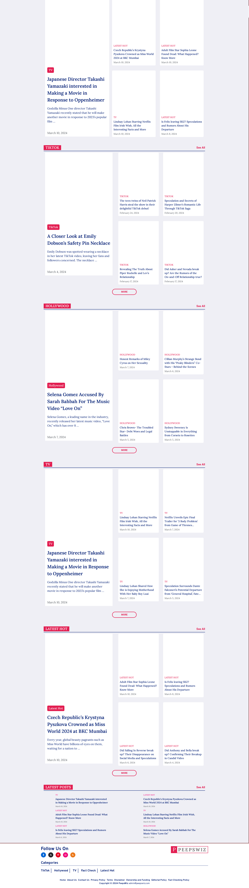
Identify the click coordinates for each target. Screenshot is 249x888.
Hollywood (61, 871)
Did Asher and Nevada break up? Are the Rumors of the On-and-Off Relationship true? (183, 273)
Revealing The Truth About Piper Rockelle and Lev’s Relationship (136, 273)
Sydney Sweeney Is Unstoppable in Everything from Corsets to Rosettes (181, 431)
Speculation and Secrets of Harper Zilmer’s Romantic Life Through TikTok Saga (183, 204)
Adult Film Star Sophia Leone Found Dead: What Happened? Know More (180, 54)
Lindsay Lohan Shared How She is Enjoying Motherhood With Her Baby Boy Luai (137, 589)
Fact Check (88, 871)
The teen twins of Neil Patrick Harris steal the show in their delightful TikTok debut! (138, 204)
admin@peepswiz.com (139, 883)
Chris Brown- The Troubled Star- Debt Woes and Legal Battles (136, 431)
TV (75, 871)
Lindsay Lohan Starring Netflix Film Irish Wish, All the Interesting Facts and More (132, 125)
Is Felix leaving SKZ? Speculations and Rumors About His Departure (181, 125)
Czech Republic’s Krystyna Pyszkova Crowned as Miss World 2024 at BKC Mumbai (134, 54)
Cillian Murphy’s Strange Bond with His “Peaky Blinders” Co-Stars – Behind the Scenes (183, 362)
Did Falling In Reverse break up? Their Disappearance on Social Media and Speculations (138, 754)
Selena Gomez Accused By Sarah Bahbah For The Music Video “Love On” (78, 401)
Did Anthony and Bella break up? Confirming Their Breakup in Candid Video (183, 754)
